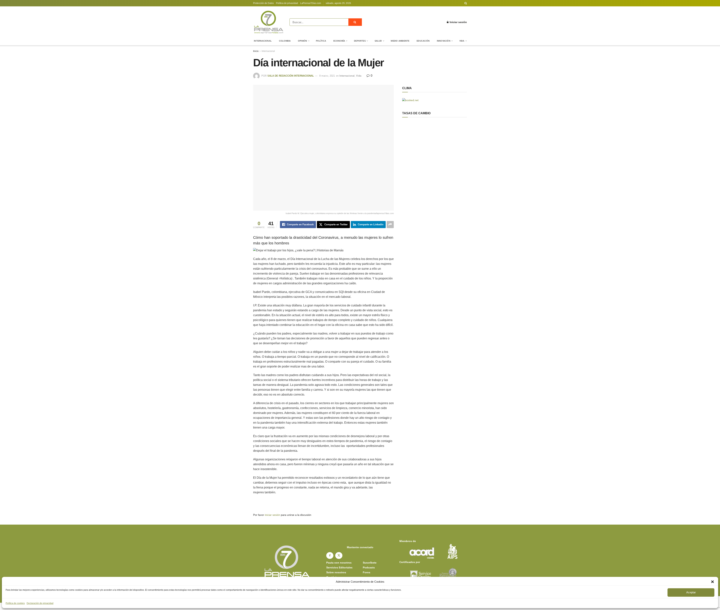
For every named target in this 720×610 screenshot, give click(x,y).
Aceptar (691, 592)
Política (321, 41)
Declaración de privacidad (40, 603)
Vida (461, 41)
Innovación (443, 41)
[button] (712, 582)
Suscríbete (369, 562)
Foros (366, 572)
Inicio (256, 51)
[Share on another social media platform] (390, 224)
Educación (423, 41)
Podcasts (369, 567)
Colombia (285, 41)
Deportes (360, 41)
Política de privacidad (287, 3)
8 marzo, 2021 (327, 75)
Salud (378, 41)
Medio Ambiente (400, 41)
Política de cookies (15, 603)
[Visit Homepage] (268, 22)
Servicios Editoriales (339, 567)
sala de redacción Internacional (290, 75)
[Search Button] (465, 3)
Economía (339, 41)
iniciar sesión (272, 514)
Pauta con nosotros (339, 562)
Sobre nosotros (336, 572)
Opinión (302, 41)
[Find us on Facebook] (329, 555)
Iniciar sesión (458, 22)
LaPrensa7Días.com (310, 3)
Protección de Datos (263, 3)
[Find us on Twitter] (338, 555)
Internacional (263, 41)
